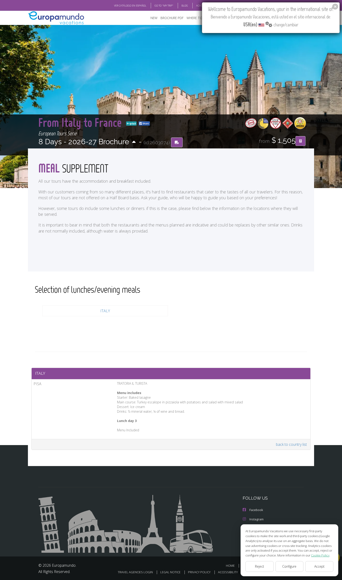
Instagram (256, 519)
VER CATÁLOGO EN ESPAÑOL (130, 5)
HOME (230, 565)
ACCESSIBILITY (228, 572)
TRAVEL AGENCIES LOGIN (135, 572)
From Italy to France (81, 122)
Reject (259, 566)
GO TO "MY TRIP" (163, 5)
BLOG (184, 5)
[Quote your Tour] (300, 141)
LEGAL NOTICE (170, 572)
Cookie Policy (320, 555)
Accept (319, 566)
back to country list (291, 444)
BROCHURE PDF (172, 18)
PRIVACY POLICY (199, 572)
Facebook (256, 510)
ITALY (105, 310)
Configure (289, 566)
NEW (154, 18)
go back (132, 123)
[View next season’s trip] (134, 142)
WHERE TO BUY (198, 18)
